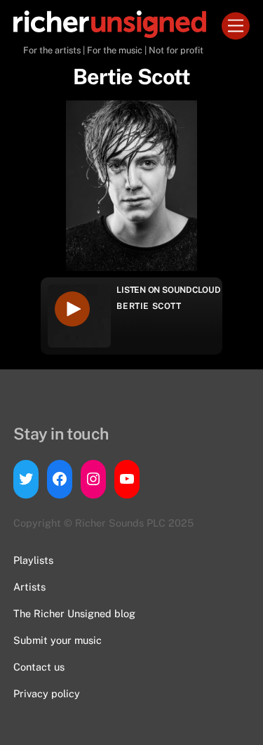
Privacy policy (46, 693)
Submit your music (57, 640)
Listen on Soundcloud (168, 290)
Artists (29, 587)
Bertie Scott (148, 306)
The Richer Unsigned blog (74, 613)
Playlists (33, 560)
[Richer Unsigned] (109, 31)
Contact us (39, 667)
